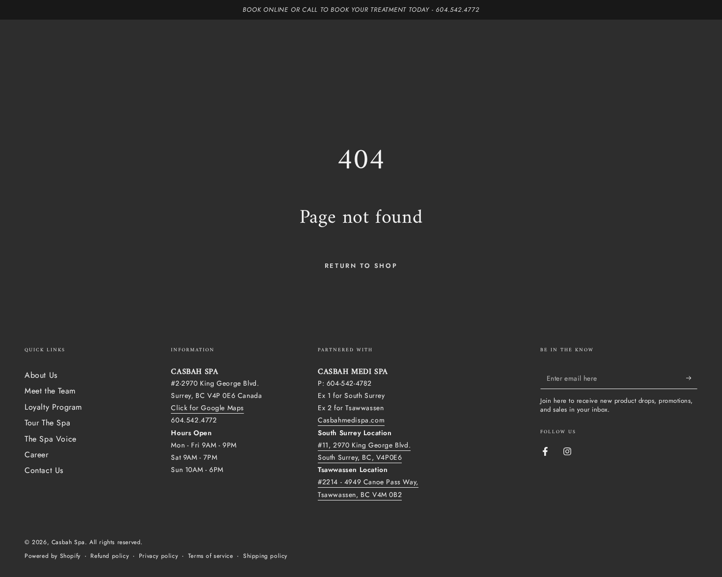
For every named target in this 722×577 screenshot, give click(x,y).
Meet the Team (50, 390)
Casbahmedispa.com (351, 420)
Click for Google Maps (207, 408)
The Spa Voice (51, 439)
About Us (41, 375)
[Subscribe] (691, 378)
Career (37, 454)
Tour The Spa (47, 422)
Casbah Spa (68, 542)
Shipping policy (265, 556)
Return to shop (361, 265)
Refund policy (109, 556)
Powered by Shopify (53, 556)
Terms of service (210, 556)
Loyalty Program (53, 407)
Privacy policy (158, 556)
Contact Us (44, 470)
